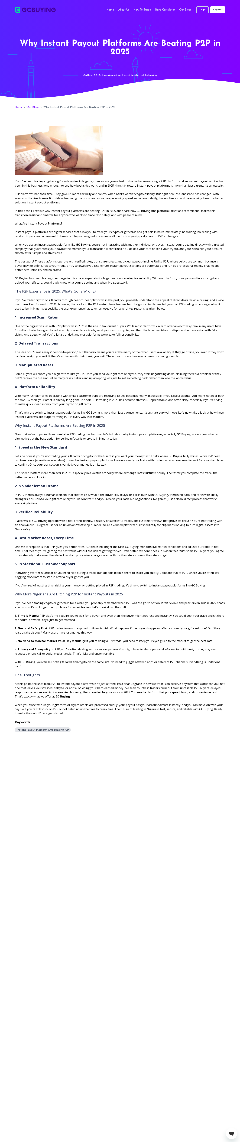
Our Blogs (185, 9)
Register (217, 9)
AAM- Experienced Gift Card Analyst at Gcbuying (125, 75)
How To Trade (142, 9)
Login (202, 9)
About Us (123, 9)
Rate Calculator (165, 9)
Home (110, 9)
